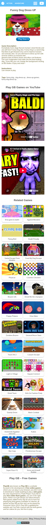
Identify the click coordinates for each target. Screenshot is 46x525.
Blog (31, 519)
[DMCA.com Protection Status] (23, 523)
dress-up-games (33, 77)
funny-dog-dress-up (9, 79)
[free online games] (3, 3)
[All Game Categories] (35, 3)
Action (9, 3)
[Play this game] (23, 39)
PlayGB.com (7, 519)
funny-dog (10, 77)
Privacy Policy (40, 519)
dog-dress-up (20, 77)
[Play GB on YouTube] (42, 3)
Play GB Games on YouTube (23, 87)
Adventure (19, 3)
